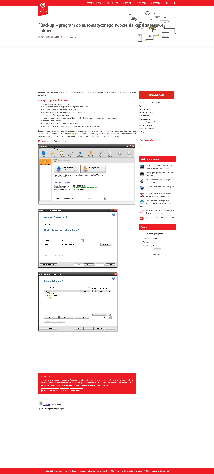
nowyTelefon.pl (76, 390)
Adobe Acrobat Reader (151, 238)
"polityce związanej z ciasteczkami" (157, 471)
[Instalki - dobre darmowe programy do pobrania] (43, 8)
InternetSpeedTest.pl (50, 390)
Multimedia (141, 3)
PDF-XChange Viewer (151, 246)
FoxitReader (147, 242)
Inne (166, 3)
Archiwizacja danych (154, 132)
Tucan (100, 133)
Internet (127, 3)
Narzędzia (155, 3)
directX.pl (64, 390)
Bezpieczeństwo (94, 3)
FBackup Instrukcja (45, 141)
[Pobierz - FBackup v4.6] (157, 95)
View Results (157, 254)
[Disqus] (87, 431)
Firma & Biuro (112, 3)
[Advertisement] (107, 68)
